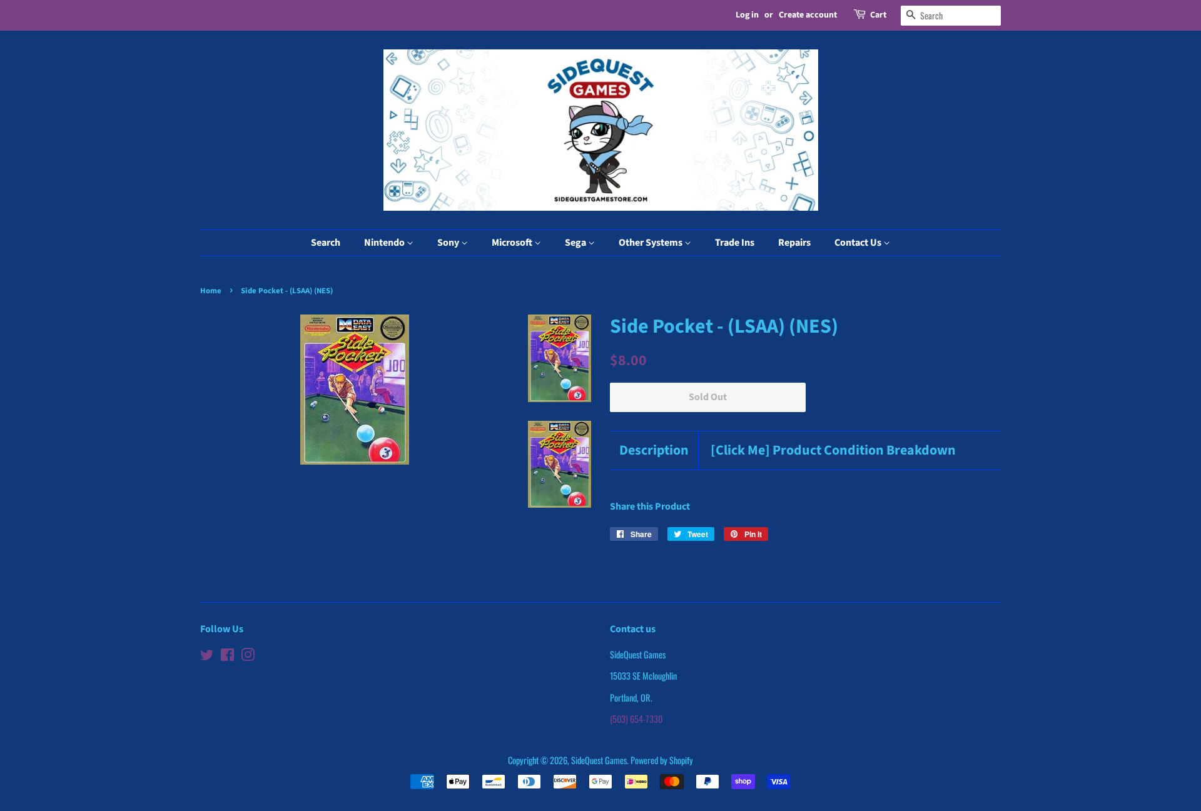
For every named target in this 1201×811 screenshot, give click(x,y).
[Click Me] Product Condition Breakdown (833, 450)
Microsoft (513, 242)
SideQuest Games (599, 760)
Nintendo (385, 242)
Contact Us (858, 242)
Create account (808, 15)
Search (325, 242)
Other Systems (651, 242)
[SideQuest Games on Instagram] (248, 656)
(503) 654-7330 (636, 718)
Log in (747, 15)
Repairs (794, 242)
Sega (576, 242)
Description (654, 450)
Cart (878, 15)
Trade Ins (734, 242)
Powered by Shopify (662, 760)
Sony (449, 242)
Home (210, 290)
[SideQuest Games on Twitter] (207, 656)
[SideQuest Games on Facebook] (227, 656)
